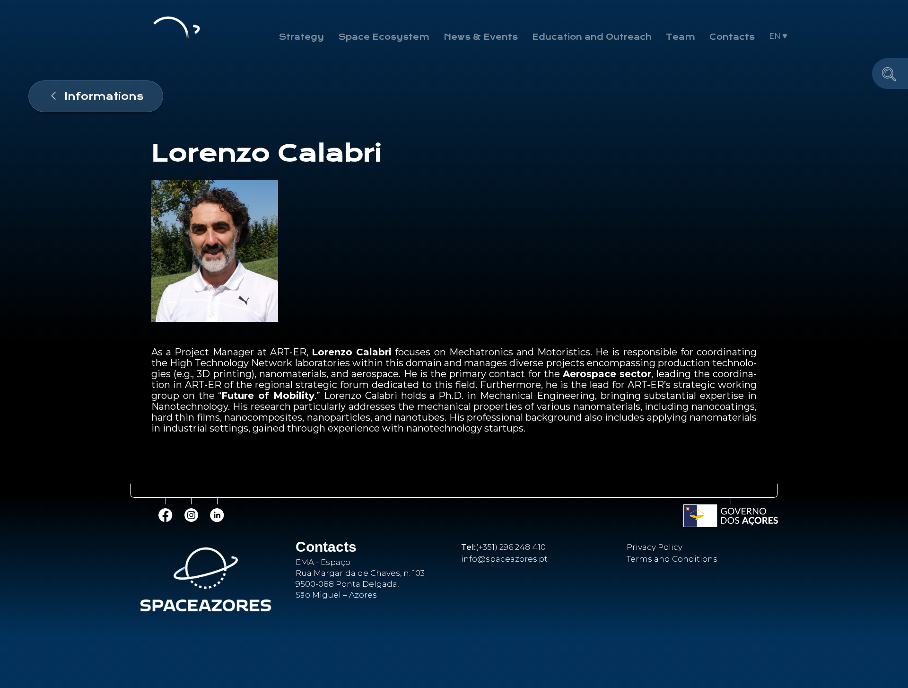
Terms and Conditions (672, 559)
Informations (104, 96)
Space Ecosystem (383, 37)
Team (680, 37)
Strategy (301, 37)
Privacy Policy (654, 547)
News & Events (481, 37)
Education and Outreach (592, 37)
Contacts (732, 37)
